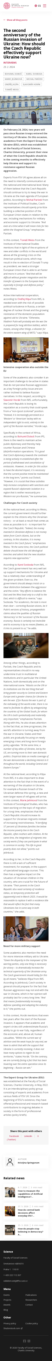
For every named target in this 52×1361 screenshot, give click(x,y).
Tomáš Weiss (12, 89)
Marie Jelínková (13, 79)
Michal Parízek (34, 79)
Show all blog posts (17, 19)
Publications (31, 1295)
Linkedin (28, 1136)
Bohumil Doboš (13, 73)
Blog (5, 1310)
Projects (7, 1300)
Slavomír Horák (31, 84)
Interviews (10, 63)
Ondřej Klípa (11, 84)
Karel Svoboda (34, 73)
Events (6, 1295)
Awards (6, 1304)
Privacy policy (9, 1323)
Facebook (14, 1136)
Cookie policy (31, 1323)
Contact (29, 1304)
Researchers (31, 1300)
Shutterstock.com (11, 1328)
